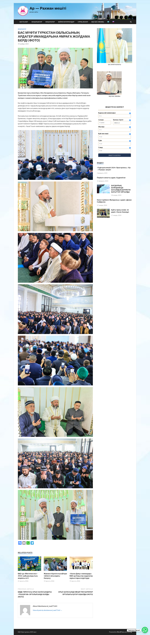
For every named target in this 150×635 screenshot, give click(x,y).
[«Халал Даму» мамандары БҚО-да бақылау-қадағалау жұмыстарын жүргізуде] (81, 571)
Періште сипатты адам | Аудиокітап (111, 178)
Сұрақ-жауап (83, 22)
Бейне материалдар (66, 22)
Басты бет (24, 22)
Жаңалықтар (37, 22)
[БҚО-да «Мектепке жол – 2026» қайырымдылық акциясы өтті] (29, 571)
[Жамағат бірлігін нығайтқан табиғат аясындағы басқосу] (55, 571)
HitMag (129, 632)
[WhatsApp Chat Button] (145, 630)
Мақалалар (50, 22)
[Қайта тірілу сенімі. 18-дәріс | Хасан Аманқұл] (103, 210)
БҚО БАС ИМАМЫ (97, 22)
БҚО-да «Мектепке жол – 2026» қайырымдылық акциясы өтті (28, 576)
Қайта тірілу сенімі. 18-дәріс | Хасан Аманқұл (120, 211)
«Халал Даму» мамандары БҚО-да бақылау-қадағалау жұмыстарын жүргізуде (81, 576)
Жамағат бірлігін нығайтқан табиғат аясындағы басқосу (55, 576)
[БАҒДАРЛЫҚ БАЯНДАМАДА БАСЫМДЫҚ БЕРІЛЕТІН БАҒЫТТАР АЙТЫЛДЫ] (103, 186)
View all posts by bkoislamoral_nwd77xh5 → (47, 610)
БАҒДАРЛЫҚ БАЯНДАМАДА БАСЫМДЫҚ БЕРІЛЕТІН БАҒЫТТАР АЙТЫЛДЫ (121, 189)
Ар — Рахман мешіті (48, 8)
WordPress (120, 632)
